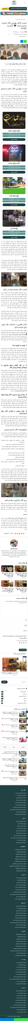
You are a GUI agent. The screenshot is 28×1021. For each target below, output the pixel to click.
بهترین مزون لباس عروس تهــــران (19, 807)
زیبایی (24, 694)
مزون (25, 698)
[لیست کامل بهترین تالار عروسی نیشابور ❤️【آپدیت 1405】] (23, 720)
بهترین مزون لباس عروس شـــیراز (19, 892)
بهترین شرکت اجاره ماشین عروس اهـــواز (18, 951)
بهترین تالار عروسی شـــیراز (21, 878)
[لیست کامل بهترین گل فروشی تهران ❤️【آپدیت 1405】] (23, 733)
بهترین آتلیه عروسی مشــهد (20, 915)
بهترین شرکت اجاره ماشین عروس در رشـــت (17, 979)
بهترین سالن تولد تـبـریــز (21, 998)
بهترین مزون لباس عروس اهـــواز (19, 948)
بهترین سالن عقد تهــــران (21, 798)
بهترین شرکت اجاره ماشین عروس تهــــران (18, 809)
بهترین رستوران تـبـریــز (21, 1012)
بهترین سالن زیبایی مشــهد (20, 918)
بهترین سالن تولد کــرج (21, 828)
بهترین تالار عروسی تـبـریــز (21, 991)
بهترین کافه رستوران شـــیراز (20, 899)
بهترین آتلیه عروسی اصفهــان (20, 859)
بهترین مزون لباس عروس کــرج (20, 835)
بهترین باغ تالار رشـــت (21, 965)
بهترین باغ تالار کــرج (22, 823)
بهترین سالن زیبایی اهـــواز (21, 946)
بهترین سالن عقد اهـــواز (21, 939)
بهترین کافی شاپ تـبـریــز (21, 1009)
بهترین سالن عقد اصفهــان (21, 854)
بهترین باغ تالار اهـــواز (21, 936)
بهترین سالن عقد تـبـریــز (21, 995)
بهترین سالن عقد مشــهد (21, 911)
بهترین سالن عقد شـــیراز (21, 882)
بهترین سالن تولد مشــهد (21, 913)
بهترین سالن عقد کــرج (21, 826)
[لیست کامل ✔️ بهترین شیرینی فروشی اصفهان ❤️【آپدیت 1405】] (23, 739)
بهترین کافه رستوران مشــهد (20, 927)
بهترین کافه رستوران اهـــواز (20, 955)
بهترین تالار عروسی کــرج (21, 821)
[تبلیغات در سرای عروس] (14, 8)
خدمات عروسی (22, 696)
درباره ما (9, 1016)
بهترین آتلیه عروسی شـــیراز (20, 887)
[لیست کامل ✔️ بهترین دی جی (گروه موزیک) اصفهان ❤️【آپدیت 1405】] (23, 714)
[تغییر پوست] (4, 3)
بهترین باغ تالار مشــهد (21, 908)
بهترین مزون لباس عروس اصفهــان (19, 863)
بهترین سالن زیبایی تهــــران (20, 805)
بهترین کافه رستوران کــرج (21, 842)
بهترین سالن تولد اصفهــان (21, 856)
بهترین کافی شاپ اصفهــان (21, 868)
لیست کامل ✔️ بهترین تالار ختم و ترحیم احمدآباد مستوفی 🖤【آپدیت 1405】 (9, 672)
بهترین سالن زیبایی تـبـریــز (21, 1002)
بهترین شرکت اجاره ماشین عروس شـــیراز (18, 894)
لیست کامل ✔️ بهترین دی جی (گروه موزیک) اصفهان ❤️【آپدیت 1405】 (10, 712)
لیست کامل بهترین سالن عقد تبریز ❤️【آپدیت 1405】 (10, 725)
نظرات (4, 747)
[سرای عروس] (14, 2)
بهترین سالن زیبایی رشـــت (21, 974)
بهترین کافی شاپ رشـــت (21, 981)
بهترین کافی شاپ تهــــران (21, 812)
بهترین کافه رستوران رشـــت (20, 983)
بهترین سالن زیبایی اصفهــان (20, 861)
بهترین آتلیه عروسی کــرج (21, 830)
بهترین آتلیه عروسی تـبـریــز (21, 1000)
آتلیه (25, 701)
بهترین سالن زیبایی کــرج (21, 833)
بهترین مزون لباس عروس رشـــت (19, 976)
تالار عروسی (23, 691)
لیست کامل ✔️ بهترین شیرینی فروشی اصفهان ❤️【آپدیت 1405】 (10, 738)
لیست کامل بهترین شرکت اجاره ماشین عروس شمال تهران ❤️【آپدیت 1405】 (10, 753)
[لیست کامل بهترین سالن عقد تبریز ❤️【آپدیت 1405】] (23, 726)
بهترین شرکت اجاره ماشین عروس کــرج (18, 838)
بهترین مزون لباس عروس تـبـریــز (19, 1005)
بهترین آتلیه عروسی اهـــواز (21, 943)
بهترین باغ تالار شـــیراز (21, 880)
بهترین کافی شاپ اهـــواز (21, 953)
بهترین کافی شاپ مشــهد (21, 925)
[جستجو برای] (2, 3)
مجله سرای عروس (22, 703)
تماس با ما (13, 1016)
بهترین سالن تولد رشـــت (21, 969)
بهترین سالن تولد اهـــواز (21, 941)
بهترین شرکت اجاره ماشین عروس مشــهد (18, 922)
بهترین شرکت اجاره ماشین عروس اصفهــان (17, 866)
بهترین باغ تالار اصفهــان (21, 852)
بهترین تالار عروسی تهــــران (20, 793)
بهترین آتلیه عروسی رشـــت (20, 972)
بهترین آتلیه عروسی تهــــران (20, 802)
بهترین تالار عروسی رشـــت (21, 962)
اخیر (14, 747)
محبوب (23, 747)
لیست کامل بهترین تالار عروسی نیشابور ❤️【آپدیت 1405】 (10, 719)
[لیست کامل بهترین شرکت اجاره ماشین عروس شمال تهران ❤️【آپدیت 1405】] (22, 753)
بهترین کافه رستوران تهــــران (20, 814)
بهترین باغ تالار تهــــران (21, 795)
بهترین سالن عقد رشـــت (21, 967)
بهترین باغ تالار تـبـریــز (21, 993)
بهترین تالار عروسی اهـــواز (21, 934)
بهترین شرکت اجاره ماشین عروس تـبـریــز (18, 1007)
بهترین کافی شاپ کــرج (21, 840)
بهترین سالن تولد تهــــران (21, 800)
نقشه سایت (18, 1016)
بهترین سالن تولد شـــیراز (21, 885)
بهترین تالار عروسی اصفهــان (20, 849)
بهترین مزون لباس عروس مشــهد (19, 920)
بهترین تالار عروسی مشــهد (21, 906)
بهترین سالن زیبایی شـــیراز (21, 889)
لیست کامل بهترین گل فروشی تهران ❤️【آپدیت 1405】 (9, 731)
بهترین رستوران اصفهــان (21, 871)
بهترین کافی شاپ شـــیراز (21, 896)
